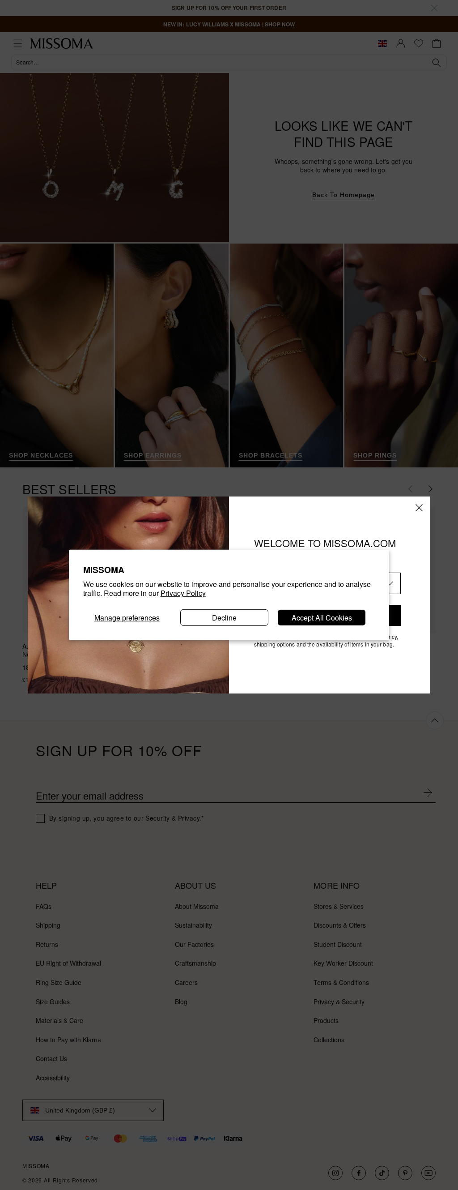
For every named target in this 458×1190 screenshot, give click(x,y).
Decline (224, 617)
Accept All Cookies (322, 617)
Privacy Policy (183, 593)
